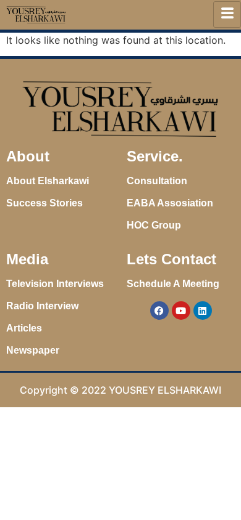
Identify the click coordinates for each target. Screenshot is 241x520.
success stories (44, 203)
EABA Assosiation (170, 203)
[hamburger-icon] (227, 14)
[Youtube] (181, 310)
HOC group (154, 225)
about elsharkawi (47, 181)
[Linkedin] (202, 310)
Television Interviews (55, 283)
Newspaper (32, 350)
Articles (24, 328)
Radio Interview (42, 306)
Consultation (157, 181)
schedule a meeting (173, 283)
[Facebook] (159, 310)
